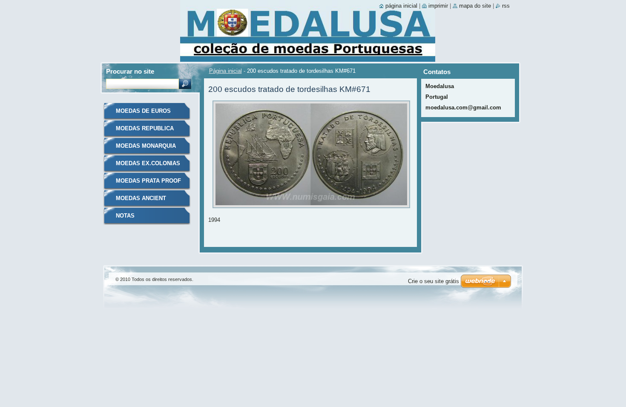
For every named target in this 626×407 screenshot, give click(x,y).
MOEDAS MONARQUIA (146, 146)
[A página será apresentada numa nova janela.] (311, 210)
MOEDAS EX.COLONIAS (148, 163)
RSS (506, 6)
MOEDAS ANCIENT (141, 198)
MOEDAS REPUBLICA (145, 128)
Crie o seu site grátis (433, 281)
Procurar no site (130, 71)
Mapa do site (475, 6)
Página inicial (225, 71)
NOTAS (125, 215)
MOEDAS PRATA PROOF (148, 181)
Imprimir (438, 6)
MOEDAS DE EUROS (143, 111)
